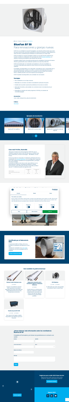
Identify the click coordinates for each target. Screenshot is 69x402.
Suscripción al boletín (51, 381)
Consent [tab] (18, 193)
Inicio (16, 41)
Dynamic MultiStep (46, 57)
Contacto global (17, 395)
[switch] (28, 207)
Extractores (24, 41)
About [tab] (50, 193)
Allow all (50, 211)
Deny (19, 211)
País (36, 344)
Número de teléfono (18, 350)
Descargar (16, 103)
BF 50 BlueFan (30, 41)
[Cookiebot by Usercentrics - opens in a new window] (53, 189)
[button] (31, 389)
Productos (20, 41)
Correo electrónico (18, 344)
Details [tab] (34, 193)
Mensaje (15, 355)
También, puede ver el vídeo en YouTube (34, 216)
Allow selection (34, 211)
